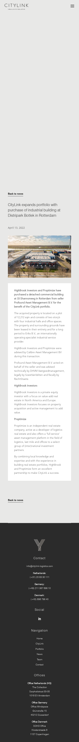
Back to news (15, 193)
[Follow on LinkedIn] (39, 619)
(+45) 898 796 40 (40, 599)
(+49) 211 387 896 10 (39, 588)
